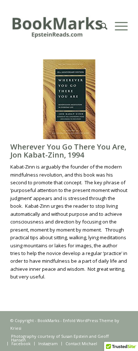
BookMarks (48, 320)
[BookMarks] (57, 26)
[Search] (100, 26)
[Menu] (117, 26)
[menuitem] (100, 26)
